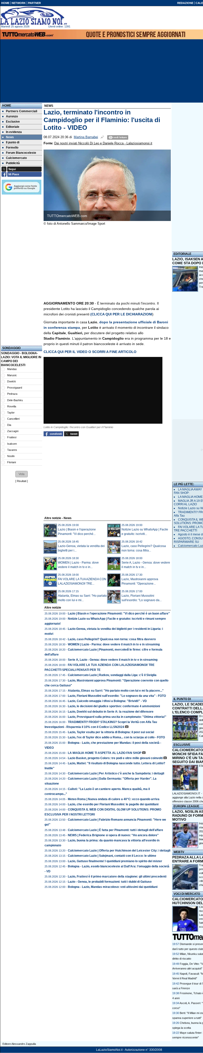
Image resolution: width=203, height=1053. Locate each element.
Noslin (11, 456)
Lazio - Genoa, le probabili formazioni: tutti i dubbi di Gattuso (110, 881)
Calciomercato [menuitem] (16, 158)
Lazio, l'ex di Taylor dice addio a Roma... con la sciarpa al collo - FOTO (116, 737)
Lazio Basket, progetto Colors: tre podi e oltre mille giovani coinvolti (115, 758)
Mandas (12, 369)
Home (6, 105)
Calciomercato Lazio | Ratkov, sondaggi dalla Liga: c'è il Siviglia (112, 675)
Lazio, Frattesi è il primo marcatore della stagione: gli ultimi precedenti (117, 876)
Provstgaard (14, 387)
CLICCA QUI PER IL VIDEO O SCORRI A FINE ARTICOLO (90, 352)
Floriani (11, 462)
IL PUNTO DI (182, 699)
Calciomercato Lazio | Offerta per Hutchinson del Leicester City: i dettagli (119, 850)
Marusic (12, 375)
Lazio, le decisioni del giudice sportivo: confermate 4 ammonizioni (114, 706)
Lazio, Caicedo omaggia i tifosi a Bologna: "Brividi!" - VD (107, 701)
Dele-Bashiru (15, 400)
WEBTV (179, 852)
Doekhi (11, 381)
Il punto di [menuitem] (12, 142)
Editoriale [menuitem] (12, 127)
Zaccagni (12, 431)
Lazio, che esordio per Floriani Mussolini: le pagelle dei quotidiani (113, 804)
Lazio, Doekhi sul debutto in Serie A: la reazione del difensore (110, 711)
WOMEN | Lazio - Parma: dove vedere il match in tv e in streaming (114, 644)
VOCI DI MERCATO (187, 894)
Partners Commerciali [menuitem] (21, 111)
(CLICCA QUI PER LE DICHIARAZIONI (121, 314)
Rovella (11, 406)
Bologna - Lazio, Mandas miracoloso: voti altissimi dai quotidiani (112, 887)
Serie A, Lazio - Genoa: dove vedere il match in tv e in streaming (112, 659)
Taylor (11, 412)
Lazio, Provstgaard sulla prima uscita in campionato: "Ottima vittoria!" (117, 717)
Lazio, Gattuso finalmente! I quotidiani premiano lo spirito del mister (115, 861)
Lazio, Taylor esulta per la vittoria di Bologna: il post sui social (111, 732)
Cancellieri (13, 418)
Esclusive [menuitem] (13, 121)
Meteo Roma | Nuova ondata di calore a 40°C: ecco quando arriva (113, 799)
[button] (21, 474)
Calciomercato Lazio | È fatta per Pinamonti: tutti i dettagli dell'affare (115, 830)
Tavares (12, 449)
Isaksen (12, 443)
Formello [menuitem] (12, 147)
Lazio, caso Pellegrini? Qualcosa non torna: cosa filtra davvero (112, 639)
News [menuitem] (10, 137)
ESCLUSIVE (182, 744)
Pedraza (12, 393)
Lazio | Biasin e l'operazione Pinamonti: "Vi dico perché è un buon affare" (119, 613)
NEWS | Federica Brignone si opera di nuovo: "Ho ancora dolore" (113, 835)
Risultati (21, 481)
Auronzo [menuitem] (12, 116)
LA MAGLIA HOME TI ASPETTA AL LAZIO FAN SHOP (104, 753)
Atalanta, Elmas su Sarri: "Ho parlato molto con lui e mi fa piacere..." (116, 690)
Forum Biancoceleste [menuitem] (21, 152)
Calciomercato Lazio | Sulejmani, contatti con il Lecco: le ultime (112, 855)
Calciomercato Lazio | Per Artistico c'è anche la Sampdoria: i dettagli (116, 773)
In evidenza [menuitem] (14, 132)
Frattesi (11, 437)
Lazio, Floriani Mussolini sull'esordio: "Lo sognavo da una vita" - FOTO (117, 696)
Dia (9, 424)
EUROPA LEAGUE (186, 806)
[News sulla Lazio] (33, 16)
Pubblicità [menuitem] (13, 163)
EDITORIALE (182, 254)
